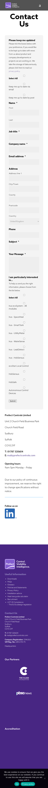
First (11, 108)
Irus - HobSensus (16, 357)
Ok (17, 784)
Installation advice (14, 593)
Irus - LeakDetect (16, 349)
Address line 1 (15, 173)
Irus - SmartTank (16, 325)
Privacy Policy (13, 590)
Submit (13, 401)
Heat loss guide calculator (17, 596)
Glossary (10, 585)
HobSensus (14, 374)
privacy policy (14, 71)
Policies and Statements (17, 587)
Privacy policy (28, 784)
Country (12, 216)
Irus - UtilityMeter (17, 333)
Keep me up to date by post (21, 97)
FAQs (9, 582)
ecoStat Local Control (19, 366)
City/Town (13, 184)
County (12, 195)
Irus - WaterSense (17, 341)
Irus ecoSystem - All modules (18, 307)
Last (11, 120)
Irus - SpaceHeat (16, 317)
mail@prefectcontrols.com (21, 455)
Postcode (13, 205)
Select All (13, 78)
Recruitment (12, 599)
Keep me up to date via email (19, 88)
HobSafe (13, 382)
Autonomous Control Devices (18, 391)
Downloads (12, 579)
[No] (44, 778)
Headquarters (10, 646)
